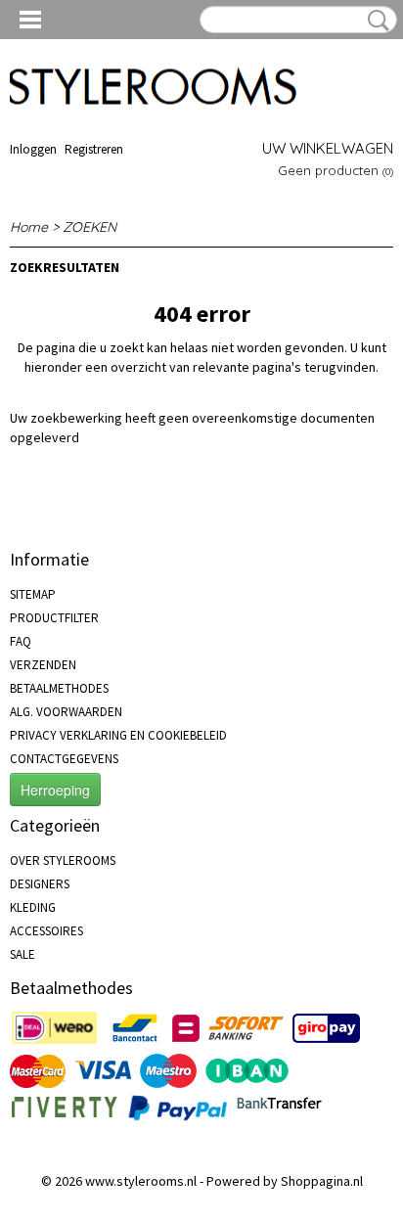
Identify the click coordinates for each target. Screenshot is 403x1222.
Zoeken (374, 20)
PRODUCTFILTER (54, 618)
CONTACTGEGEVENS (64, 758)
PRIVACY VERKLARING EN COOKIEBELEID (118, 735)
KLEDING (33, 907)
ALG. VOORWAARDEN (66, 711)
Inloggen (33, 149)
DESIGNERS (39, 884)
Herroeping (55, 789)
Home (29, 227)
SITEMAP (33, 594)
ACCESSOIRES (46, 931)
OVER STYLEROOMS (62, 860)
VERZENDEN (43, 664)
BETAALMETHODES (59, 688)
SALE (22, 954)
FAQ (20, 641)
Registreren (94, 149)
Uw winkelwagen (327, 148)
